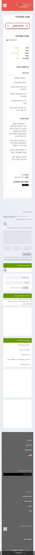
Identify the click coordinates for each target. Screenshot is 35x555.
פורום (30, 506)
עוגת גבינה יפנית (25, 350)
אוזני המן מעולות (25, 364)
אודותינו (29, 440)
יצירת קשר (28, 445)
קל (18, 56)
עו (27, 299)
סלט (15, 299)
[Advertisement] (15, 321)
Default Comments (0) (9, 216)
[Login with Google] (5, 224)
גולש (24, 304)
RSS (30, 511)
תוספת (16, 48)
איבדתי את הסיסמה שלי (16, 288)
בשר (8, 301)
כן (18, 50)
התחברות (25, 288)
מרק (8, 299)
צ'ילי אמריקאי (26, 355)
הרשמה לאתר (28, 539)
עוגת (30, 299)
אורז (17, 58)
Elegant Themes (18, 550)
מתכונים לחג (28, 501)
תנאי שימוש (28, 450)
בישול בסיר (15, 53)
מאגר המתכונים (27, 496)
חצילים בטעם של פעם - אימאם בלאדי (18, 359)
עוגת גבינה (21, 301)
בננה (27, 301)
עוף (5, 299)
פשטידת (29, 304)
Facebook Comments (22, 216)
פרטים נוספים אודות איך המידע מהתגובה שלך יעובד (18, 260)
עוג (20, 299)
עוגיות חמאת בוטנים (24, 345)
